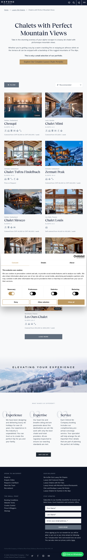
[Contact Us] (79, 2)
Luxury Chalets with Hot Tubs (54, 483)
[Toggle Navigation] (84, 2)
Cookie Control (9, 505)
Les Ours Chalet (36, 317)
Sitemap (7, 511)
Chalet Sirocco (14, 220)
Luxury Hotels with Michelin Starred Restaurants (60, 485)
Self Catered (77, 212)
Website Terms (9, 503)
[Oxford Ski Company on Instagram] (43, 556)
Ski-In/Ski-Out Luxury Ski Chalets (55, 477)
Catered (37, 115)
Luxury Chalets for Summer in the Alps (57, 491)
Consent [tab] (15, 263)
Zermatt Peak (55, 172)
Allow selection (43, 302)
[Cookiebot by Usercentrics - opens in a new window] (75, 256)
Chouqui (10, 123)
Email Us (7, 477)
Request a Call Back (11, 483)
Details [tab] (43, 263)
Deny (16, 302)
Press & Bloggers (10, 508)
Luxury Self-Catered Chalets (54, 480)
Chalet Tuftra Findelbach (22, 172)
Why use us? (43, 454)
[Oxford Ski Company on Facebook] (37, 556)
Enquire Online (9, 480)
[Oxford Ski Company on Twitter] (32, 556)
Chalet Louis (54, 220)
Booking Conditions (11, 500)
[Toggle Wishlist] (69, 3)
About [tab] (72, 263)
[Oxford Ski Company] (6, 2)
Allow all (71, 302)
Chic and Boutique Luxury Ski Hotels (56, 488)
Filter (12, 85)
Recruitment (8, 488)
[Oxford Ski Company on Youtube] (49, 556)
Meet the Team (9, 485)
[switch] (33, 293)
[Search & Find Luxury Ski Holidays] (73, 2)
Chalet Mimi (54, 123)
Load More (43, 337)
